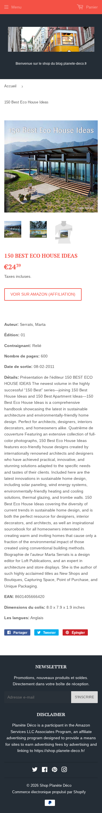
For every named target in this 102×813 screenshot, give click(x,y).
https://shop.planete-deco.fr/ (59, 750)
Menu (16, 7)
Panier (91, 7)
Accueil (10, 86)
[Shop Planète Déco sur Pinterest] (55, 770)
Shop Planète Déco (55, 785)
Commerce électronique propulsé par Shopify (49, 792)
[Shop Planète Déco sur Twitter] (35, 770)
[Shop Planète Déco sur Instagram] (64, 770)
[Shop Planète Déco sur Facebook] (45, 770)
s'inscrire (84, 697)
